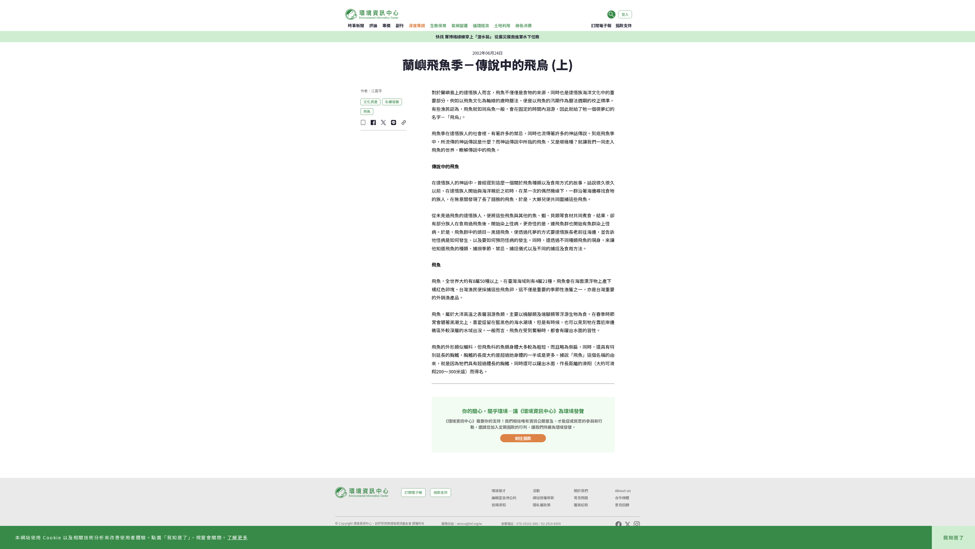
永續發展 (392, 101)
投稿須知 (499, 504)
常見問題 (581, 497)
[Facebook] (618, 524)
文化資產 (370, 101)
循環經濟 (481, 25)
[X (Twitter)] (628, 524)
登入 (625, 14)
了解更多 (237, 537)
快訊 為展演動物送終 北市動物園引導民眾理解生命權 (487, 37)
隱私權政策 (541, 504)
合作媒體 (622, 497)
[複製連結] (403, 122)
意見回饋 (622, 504)
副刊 (400, 25)
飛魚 (366, 111)
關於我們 (581, 490)
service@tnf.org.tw (469, 523)
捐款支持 (623, 25)
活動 (536, 490)
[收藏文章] (363, 122)
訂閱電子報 (601, 25)
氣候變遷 (459, 25)
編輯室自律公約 (504, 497)
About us (623, 490)
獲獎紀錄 (581, 504)
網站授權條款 (543, 497)
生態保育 (438, 25)
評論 (373, 25)
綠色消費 (523, 25)
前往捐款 (523, 438)
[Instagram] (637, 524)
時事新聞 (356, 25)
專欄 (386, 25)
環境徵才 (499, 490)
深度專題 (417, 25)
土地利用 (502, 25)
